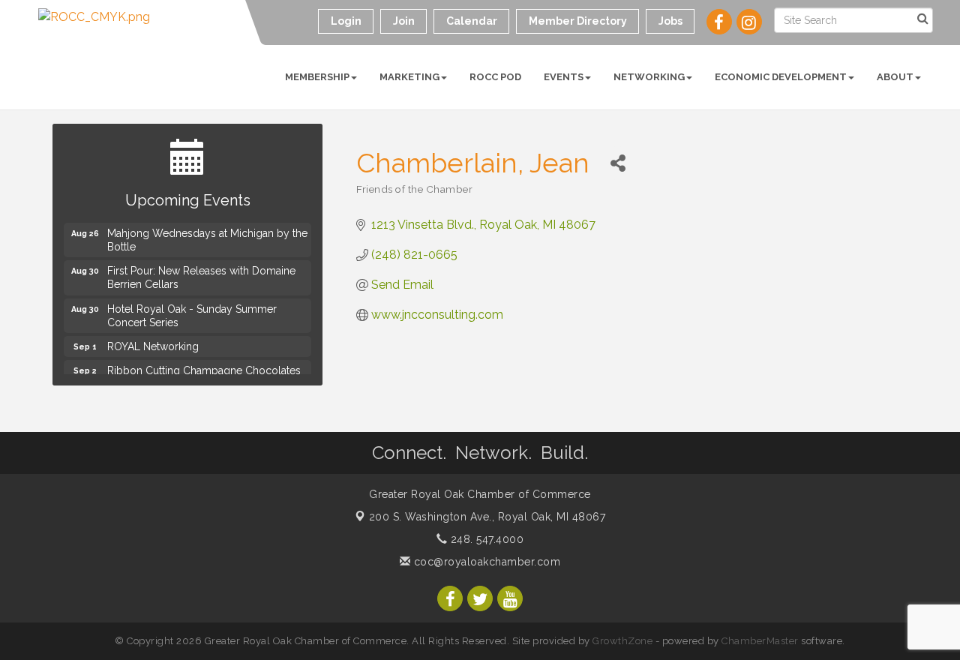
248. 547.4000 (485, 539)
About (895, 76)
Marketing (410, 76)
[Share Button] (617, 163)
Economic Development (781, 76)
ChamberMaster (760, 640)
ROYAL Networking (153, 345)
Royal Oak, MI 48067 (487, 517)
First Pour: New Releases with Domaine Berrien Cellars (201, 276)
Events (564, 76)
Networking (649, 76)
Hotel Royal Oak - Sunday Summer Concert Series (192, 314)
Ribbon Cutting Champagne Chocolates (204, 369)
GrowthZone (622, 640)
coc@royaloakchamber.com (485, 562)
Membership (317, 76)
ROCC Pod (495, 76)
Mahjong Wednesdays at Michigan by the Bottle (207, 238)
